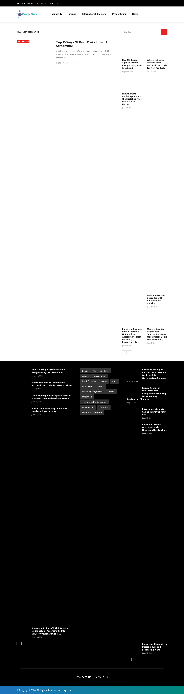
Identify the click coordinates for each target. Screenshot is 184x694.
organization (99, 376)
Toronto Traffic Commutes (94, 402)
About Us (54, 3)
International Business (94, 14)
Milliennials (87, 396)
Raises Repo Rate (100, 371)
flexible (111, 391)
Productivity (55, 14)
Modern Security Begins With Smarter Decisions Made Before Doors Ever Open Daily (157, 334)
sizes (114, 381)
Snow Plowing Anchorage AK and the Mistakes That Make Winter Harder (132, 99)
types (100, 386)
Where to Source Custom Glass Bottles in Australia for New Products (157, 64)
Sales (135, 14)
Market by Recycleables (92, 391)
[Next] (129, 352)
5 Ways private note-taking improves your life (154, 411)
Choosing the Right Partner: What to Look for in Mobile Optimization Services (154, 373)
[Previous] (124, 352)
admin (58, 63)
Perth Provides (89, 381)
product (85, 376)
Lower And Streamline (92, 412)
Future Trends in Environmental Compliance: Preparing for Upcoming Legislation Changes (146, 393)
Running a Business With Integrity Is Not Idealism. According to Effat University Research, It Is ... (132, 335)
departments (88, 407)
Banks (85, 371)
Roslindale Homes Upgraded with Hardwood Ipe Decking (156, 299)
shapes (104, 381)
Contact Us (41, 3)
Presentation (119, 14)
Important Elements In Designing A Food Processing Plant (154, 647)
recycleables (87, 386)
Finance (72, 14)
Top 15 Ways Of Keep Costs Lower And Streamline (84, 44)
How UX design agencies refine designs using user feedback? (132, 64)
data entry (103, 407)
